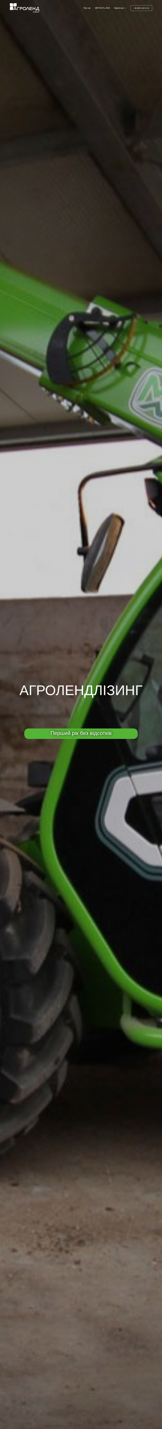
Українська (119, 8)
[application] (125, 8)
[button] (141, 8)
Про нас (87, 8)
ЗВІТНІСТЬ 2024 (102, 8)
